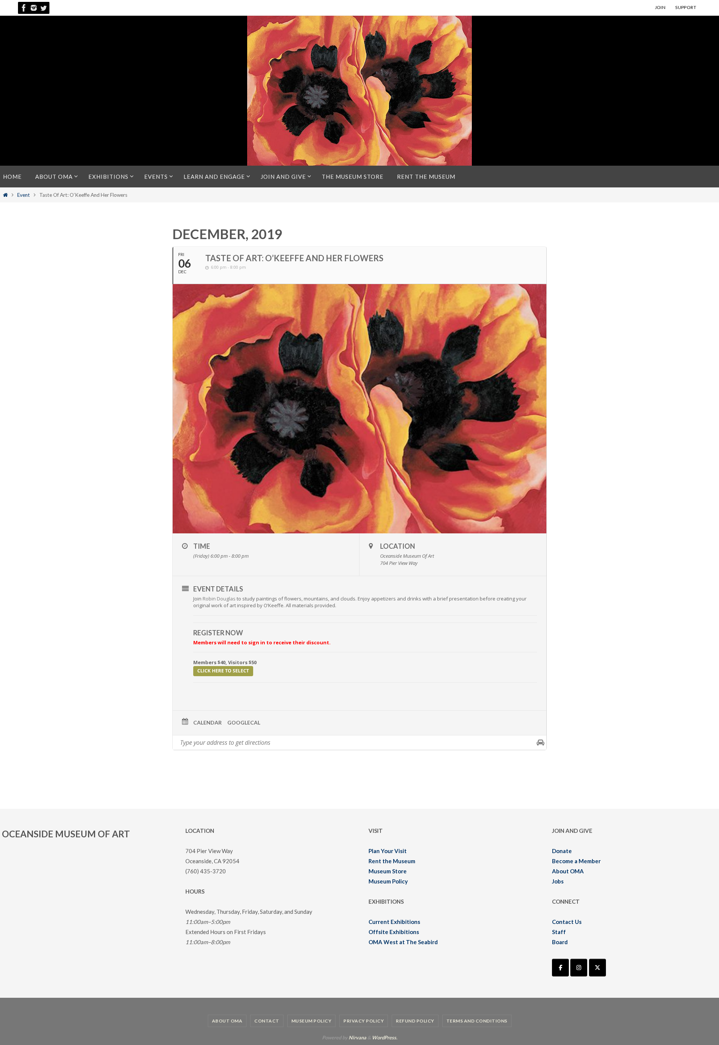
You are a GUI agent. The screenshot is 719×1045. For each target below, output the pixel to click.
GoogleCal (243, 722)
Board (560, 942)
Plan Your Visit (387, 850)
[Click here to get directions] (540, 742)
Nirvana (357, 1038)
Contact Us (567, 921)
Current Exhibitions (394, 921)
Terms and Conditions (476, 1021)
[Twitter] (43, 8)
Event (23, 195)
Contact (266, 1021)
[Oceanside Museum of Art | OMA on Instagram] (578, 967)
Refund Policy (415, 1021)
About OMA (568, 871)
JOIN (660, 7)
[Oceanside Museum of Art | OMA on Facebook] (560, 967)
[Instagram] (34, 8)
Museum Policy (388, 881)
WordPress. (384, 1038)
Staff (559, 931)
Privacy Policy (363, 1021)
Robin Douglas (219, 598)
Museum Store (387, 871)
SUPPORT (685, 7)
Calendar (207, 722)
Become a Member (576, 861)
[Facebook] (24, 8)
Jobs (558, 881)
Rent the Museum (391, 861)
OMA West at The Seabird (403, 942)
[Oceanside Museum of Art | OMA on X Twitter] (597, 967)
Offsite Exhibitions (393, 931)
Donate (562, 850)
